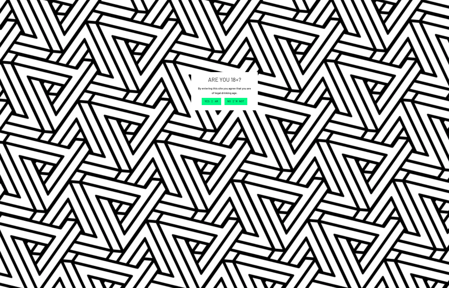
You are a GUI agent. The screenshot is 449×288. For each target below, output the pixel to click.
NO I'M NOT (235, 101)
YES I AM (211, 101)
